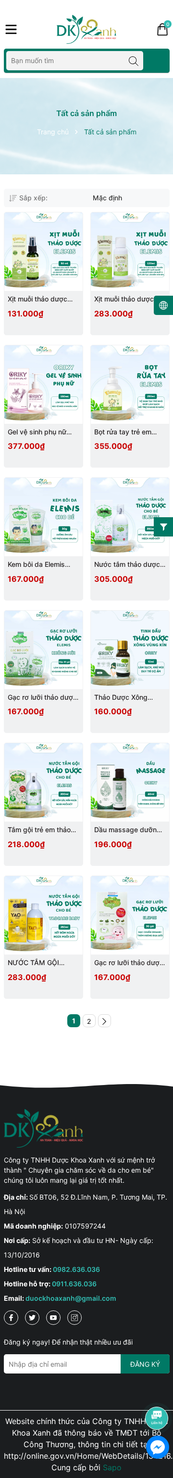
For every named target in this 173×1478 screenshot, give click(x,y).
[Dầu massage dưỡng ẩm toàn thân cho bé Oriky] (130, 782)
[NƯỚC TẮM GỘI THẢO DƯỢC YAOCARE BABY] (43, 915)
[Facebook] (11, 1317)
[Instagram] (74, 1317)
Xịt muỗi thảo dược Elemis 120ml (124, 299)
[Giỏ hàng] (162, 29)
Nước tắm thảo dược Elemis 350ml (127, 564)
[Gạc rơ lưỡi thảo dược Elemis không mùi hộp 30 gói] (43, 650)
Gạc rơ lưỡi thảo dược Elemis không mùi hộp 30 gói (42, 697)
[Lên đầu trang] (157, 1391)
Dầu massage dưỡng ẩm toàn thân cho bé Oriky (127, 830)
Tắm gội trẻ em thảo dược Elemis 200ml (39, 830)
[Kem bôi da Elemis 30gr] (43, 517)
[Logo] (86, 29)
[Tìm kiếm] (133, 60)
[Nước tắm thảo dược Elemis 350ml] (130, 517)
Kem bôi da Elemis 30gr (36, 564)
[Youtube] (53, 1317)
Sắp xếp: (33, 198)
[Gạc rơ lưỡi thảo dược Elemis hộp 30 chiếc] (130, 915)
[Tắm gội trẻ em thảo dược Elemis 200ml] (43, 782)
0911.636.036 (74, 1284)
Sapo (112, 1467)
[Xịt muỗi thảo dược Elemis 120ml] (130, 251)
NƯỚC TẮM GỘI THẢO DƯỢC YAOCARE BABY (34, 963)
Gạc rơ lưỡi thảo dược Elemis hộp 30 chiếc (128, 963)
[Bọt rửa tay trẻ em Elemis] (130, 384)
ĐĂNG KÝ (145, 1364)
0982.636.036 (76, 1269)
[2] (104, 1020)
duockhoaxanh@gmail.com (70, 1298)
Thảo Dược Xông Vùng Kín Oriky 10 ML (128, 697)
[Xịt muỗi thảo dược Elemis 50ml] (43, 251)
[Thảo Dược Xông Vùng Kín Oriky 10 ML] (130, 650)
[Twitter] (32, 1317)
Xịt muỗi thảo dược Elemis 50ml (37, 299)
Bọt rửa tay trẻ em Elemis (122, 432)
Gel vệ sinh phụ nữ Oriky (37, 432)
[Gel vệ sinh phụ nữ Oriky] (43, 384)
